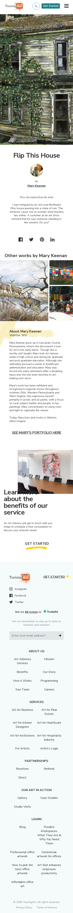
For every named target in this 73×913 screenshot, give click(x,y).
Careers (49, 689)
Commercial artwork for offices (49, 854)
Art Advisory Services (22, 661)
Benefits (22, 672)
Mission (49, 659)
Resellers (22, 769)
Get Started (50, 6)
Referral (49, 769)
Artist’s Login (49, 748)
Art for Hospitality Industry (49, 738)
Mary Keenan (37, 186)
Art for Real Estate (49, 712)
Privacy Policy (24, 907)
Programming (49, 681)
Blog (22, 827)
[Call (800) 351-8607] (36, 6)
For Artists (22, 748)
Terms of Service (47, 907)
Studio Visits (22, 807)
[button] (66, 6)
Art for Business (22, 710)
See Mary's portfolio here (36, 432)
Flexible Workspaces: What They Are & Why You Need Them (49, 835)
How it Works (22, 681)
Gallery (22, 798)
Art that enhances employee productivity (49, 869)
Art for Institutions (22, 736)
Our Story (49, 672)
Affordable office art (22, 884)
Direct (22, 778)
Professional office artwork (22, 854)
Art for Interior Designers (22, 725)
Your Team (22, 689)
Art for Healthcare (49, 723)
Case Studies (49, 798)
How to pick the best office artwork (22, 869)
